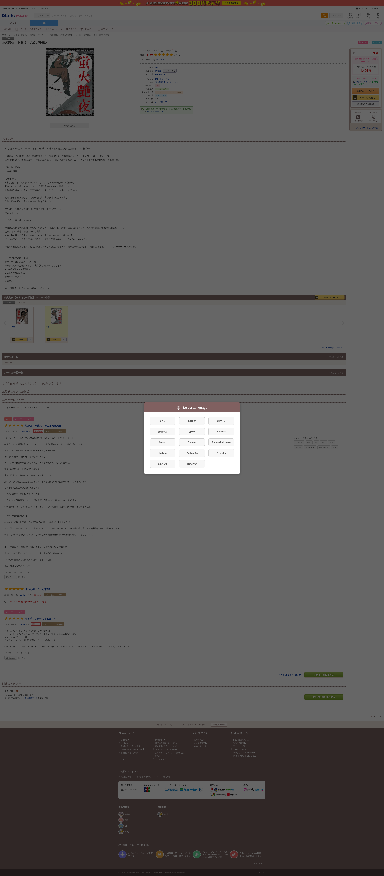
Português (192, 453)
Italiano (163, 453)
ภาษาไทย (163, 463)
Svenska (221, 453)
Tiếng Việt (192, 463)
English (192, 420)
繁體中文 (162, 431)
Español (221, 431)
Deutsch (162, 442)
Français (192, 442)
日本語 (162, 420)
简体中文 (221, 420)
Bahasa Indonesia (221, 442)
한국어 (192, 431)
